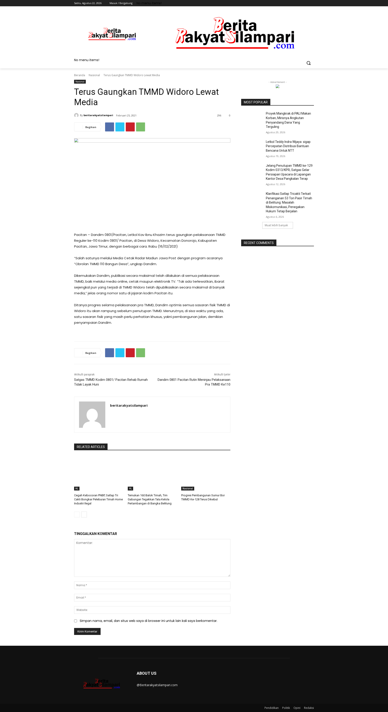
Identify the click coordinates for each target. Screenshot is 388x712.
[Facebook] (286, 3)
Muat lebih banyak (276, 225)
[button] (308, 63)
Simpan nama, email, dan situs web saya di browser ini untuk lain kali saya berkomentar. (148, 621)
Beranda (79, 75)
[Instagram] (292, 3)
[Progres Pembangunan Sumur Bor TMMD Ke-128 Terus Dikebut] (205, 473)
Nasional (94, 75)
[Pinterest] (130, 126)
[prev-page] (77, 514)
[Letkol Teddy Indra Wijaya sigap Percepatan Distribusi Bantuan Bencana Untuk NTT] (252, 147)
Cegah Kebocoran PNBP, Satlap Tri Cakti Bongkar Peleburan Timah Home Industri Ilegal (98, 499)
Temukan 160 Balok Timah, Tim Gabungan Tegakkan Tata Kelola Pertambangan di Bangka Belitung (150, 499)
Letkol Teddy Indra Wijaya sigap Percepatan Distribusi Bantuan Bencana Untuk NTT (288, 146)
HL (76, 488)
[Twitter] (299, 3)
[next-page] (84, 514)
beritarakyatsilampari (98, 115)
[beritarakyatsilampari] (77, 115)
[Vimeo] (305, 3)
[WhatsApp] (140, 126)
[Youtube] (311, 3)
